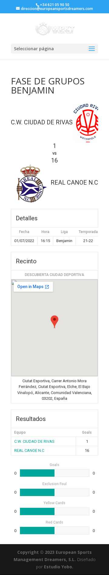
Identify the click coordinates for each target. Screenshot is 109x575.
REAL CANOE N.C (29, 450)
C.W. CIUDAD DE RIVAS (34, 441)
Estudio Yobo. (58, 567)
